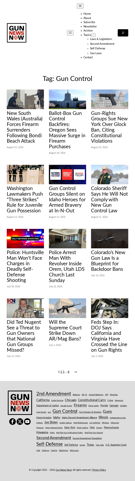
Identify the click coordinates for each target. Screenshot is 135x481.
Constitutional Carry (92, 400)
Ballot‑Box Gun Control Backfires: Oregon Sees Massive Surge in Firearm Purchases (67, 130)
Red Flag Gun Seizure (94, 433)
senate (82, 445)
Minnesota (115, 423)
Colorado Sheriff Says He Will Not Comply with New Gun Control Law (109, 199)
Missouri (40, 428)
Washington (63, 450)
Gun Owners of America (90, 412)
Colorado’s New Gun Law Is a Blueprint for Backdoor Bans (108, 261)
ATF (106, 395)
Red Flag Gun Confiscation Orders (69, 433)
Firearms (80, 405)
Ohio (92, 428)
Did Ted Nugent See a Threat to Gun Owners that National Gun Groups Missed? (24, 336)
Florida (104, 405)
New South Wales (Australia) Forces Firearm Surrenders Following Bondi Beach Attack (24, 127)
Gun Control (65, 411)
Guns (107, 412)
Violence (45, 450)
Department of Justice (47, 406)
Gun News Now (64, 470)
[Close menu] (80, 6)
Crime (110, 400)
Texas (90, 444)
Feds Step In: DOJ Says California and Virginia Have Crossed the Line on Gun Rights (109, 336)
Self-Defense (49, 444)
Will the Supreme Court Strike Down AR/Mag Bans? (65, 330)
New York (69, 427)
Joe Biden (51, 422)
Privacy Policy (99, 470)
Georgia (113, 405)
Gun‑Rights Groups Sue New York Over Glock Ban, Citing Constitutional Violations (109, 127)
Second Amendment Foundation (87, 438)
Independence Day (118, 418)
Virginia (54, 450)
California (43, 400)
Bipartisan (114, 395)
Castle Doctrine (57, 400)
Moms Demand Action (54, 428)
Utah (38, 450)
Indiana (39, 423)
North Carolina (82, 428)
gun (49, 412)
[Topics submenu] (93, 35)
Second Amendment (53, 438)
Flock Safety (93, 406)
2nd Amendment (53, 393)
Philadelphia (42, 432)
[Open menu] (70, 33)
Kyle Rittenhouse (80, 423)
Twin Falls (100, 445)
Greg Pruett (41, 412)
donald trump (66, 406)
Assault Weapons (96, 395)
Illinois (103, 417)
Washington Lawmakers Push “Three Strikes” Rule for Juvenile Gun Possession (25, 199)
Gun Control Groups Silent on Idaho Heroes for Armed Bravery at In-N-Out (67, 199)
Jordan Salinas (65, 423)
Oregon (99, 428)
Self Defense (71, 445)
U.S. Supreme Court (116, 445)
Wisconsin (74, 450)
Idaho (56, 417)
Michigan (105, 423)
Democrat (119, 400)
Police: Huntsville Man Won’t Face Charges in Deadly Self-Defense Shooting (25, 266)
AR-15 (84, 395)
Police (52, 433)
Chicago (70, 400)
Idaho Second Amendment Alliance (79, 418)
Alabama (76, 395)
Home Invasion (44, 418)
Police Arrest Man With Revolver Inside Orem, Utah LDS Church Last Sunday (66, 266)
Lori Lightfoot (94, 423)
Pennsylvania (111, 427)
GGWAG (123, 406)
